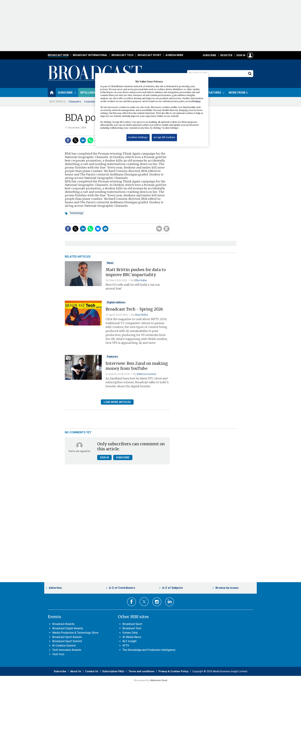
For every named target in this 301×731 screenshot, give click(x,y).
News (110, 263)
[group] (237, 92)
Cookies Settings (138, 137)
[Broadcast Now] (95, 80)
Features (112, 356)
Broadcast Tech (122, 55)
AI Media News (174, 55)
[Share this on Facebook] (68, 140)
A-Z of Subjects (172, 587)
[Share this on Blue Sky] (98, 229)
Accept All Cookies (164, 137)
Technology (76, 213)
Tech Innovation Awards (66, 650)
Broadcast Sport (149, 55)
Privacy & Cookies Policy (173, 671)
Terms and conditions (141, 671)
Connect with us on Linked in (169, 602)
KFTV (125, 645)
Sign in (240, 55)
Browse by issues (227, 587)
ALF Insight (129, 641)
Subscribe (209, 55)
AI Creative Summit (64, 645)
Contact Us (91, 671)
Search (250, 73)
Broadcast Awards (63, 624)
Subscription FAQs (113, 671)
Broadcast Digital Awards (67, 628)
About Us (75, 671)
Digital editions (116, 302)
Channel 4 (74, 101)
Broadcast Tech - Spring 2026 (134, 309)
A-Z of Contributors (122, 587)
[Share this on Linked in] (83, 140)
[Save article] (166, 229)
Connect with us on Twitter (144, 601)
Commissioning (94, 101)
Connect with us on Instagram (156, 602)
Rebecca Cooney (146, 374)
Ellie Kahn (140, 280)
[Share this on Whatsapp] (90, 140)
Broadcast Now (58, 55)
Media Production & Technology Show (75, 632)
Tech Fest (58, 654)
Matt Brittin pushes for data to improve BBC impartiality (136, 272)
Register (226, 55)
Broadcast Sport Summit (67, 641)
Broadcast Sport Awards (67, 637)
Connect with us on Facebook (131, 602)
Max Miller (141, 314)
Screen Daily (130, 632)
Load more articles (117, 402)
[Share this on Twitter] (75, 140)
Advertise (55, 587)
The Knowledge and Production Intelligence (148, 650)
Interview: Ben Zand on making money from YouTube (137, 366)
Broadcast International (90, 55)
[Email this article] (105, 229)
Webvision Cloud (158, 680)
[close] (169, 221)
